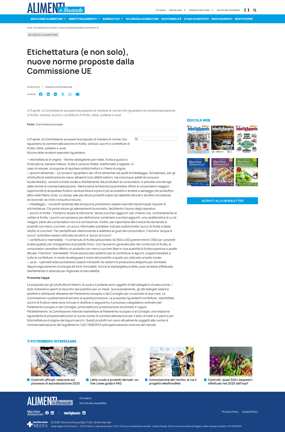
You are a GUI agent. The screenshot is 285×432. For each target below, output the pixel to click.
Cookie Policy (250, 411)
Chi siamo (161, 10)
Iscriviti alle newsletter (228, 10)
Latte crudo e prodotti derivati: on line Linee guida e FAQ (114, 381)
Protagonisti (221, 19)
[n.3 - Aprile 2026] (247, 140)
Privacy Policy (230, 411)
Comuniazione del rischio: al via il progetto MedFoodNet (172, 381)
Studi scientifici (196, 19)
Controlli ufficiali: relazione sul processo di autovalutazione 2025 (55, 381)
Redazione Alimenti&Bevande (58, 87)
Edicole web (175, 10)
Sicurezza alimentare (142, 19)
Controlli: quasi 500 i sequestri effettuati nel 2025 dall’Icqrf (230, 381)
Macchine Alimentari (47, 19)
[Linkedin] (52, 413)
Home (29, 27)
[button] (255, 10)
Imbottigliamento (83, 19)
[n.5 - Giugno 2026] (198, 172)
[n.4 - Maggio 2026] (222, 140)
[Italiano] (246, 10)
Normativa (111, 19)
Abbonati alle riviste (199, 10)
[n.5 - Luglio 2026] (198, 140)
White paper (244, 19)
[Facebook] (47, 413)
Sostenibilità (171, 19)
